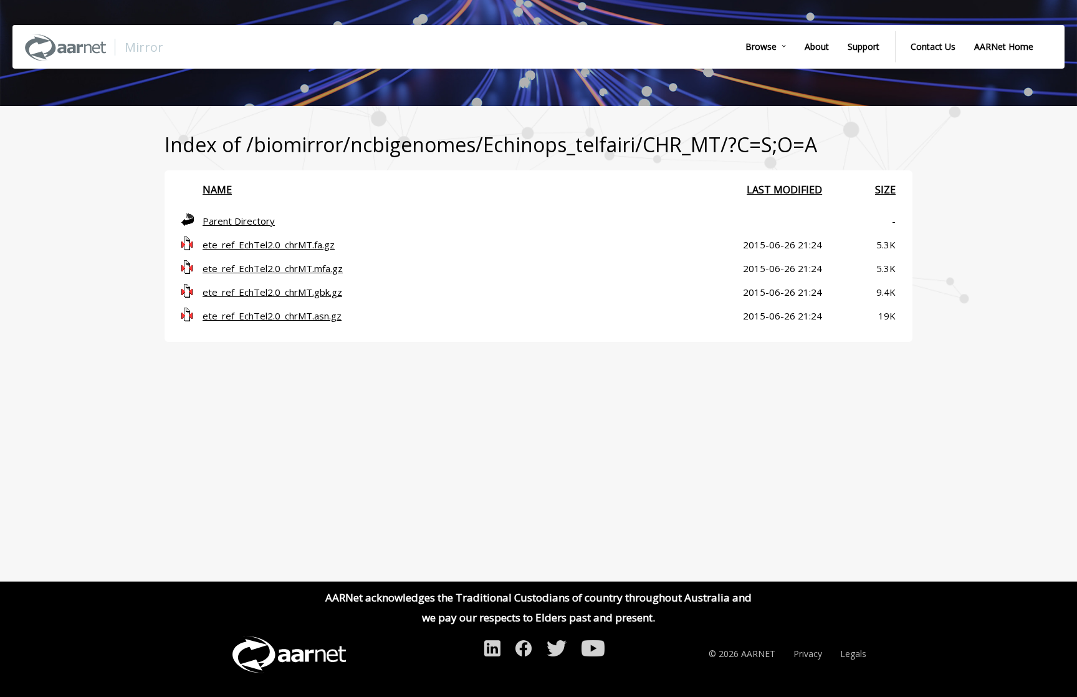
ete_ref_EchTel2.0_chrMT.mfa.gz (273, 268)
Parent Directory (239, 221)
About (817, 46)
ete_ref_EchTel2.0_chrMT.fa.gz (269, 244)
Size (885, 190)
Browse (761, 46)
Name (217, 190)
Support (863, 46)
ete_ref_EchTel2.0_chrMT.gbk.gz (272, 292)
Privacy (807, 654)
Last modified (784, 190)
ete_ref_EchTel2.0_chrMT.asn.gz (272, 316)
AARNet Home (1003, 46)
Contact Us (933, 46)
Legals (853, 654)
